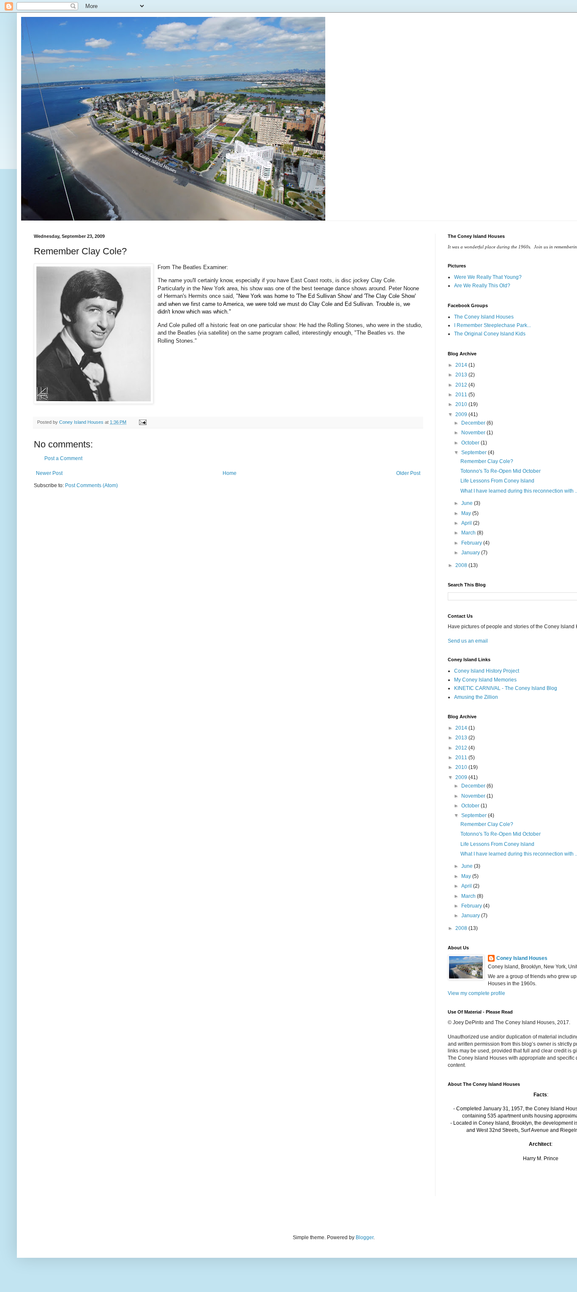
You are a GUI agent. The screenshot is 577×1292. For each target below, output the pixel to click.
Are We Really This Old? (482, 286)
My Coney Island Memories (485, 680)
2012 (461, 385)
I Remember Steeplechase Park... (492, 325)
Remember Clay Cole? (486, 461)
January (471, 553)
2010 (461, 404)
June (467, 503)
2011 (461, 395)
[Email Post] (142, 422)
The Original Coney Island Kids (489, 334)
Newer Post (49, 473)
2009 (461, 414)
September (474, 452)
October (471, 443)
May (466, 513)
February (472, 543)
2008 (461, 565)
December (474, 423)
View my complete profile (476, 993)
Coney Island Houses (521, 958)
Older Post (408, 473)
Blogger (364, 1237)
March (469, 533)
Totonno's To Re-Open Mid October (500, 471)
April (467, 523)
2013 (461, 375)
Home (230, 473)
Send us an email (468, 641)
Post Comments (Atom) (91, 485)
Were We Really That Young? (488, 277)
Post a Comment (63, 458)
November (474, 433)
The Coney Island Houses (484, 317)
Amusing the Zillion (476, 697)
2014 (461, 365)
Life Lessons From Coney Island (497, 481)
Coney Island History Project (486, 671)
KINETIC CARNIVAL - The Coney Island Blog (505, 688)
